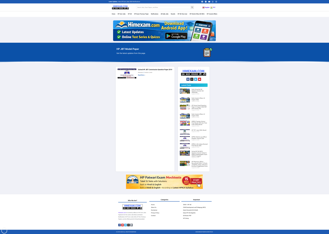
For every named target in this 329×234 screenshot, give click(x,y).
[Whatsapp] (212, 1)
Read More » (141, 75)
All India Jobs (164, 14)
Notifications (154, 14)
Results (173, 14)
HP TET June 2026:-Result (199, 130)
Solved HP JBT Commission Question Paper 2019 (155, 69)
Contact (153, 215)
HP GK (130, 14)
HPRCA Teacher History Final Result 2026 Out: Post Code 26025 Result (199, 123)
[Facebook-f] (119, 225)
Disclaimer (154, 210)
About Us (153, 207)
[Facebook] (202, 1)
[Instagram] (216, 1)
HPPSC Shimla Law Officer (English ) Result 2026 (199, 137)
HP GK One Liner (182, 14)
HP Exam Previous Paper (141, 14)
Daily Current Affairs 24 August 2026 (198, 98)
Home (113, 14)
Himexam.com (122, 212)
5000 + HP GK (187, 204)
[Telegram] (205, 1)
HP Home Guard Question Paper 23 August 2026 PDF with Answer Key (199, 107)
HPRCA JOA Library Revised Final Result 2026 (200, 144)
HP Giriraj (186, 218)
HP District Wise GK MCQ (197, 14)
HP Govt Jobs (122, 14)
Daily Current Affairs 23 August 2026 (198, 114)
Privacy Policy (155, 213)
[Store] (131, 225)
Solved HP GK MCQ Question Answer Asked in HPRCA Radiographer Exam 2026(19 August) (199, 154)
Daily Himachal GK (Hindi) (190, 210)
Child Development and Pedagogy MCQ (194, 207)
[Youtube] (209, 1)
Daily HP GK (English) (189, 213)
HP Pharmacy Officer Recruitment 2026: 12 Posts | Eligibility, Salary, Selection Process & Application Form (200, 164)
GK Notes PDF (187, 215)
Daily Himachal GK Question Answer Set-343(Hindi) (198, 91)
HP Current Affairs (212, 14)
